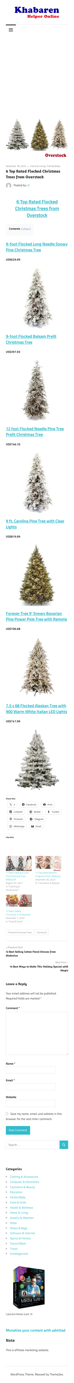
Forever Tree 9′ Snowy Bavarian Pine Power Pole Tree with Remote (36, 616)
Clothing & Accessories (24, 1176)
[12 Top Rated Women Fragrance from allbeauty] (48, 863)
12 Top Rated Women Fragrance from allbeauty (48, 874)
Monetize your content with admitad (35, 1330)
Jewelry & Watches (22, 1218)
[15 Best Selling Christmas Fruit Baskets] (19, 902)
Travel (14, 1248)
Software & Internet (22, 1233)
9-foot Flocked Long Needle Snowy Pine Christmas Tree (37, 247)
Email (10, 1080)
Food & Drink (18, 1202)
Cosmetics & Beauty (22, 1187)
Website (11, 1097)
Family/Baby (53, 166)
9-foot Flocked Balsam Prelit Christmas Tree (31, 339)
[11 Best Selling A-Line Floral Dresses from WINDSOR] (19, 863)
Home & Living (37, 166)
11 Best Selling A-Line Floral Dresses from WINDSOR (17, 876)
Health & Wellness (21, 1207)
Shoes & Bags (18, 1228)
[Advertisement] (37, 74)
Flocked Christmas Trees (20, 932)
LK (28, 185)
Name (10, 1063)
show (26, 229)
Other (13, 1223)
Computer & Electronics (24, 1182)
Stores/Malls (18, 1243)
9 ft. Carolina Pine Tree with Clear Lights (35, 524)
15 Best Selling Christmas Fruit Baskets (19, 912)
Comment (13, 1008)
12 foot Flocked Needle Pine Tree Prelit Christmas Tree (35, 431)
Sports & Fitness (20, 1238)
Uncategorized (19, 1253)
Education (16, 1192)
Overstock (42, 932)
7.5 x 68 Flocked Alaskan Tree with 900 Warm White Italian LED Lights (36, 708)
